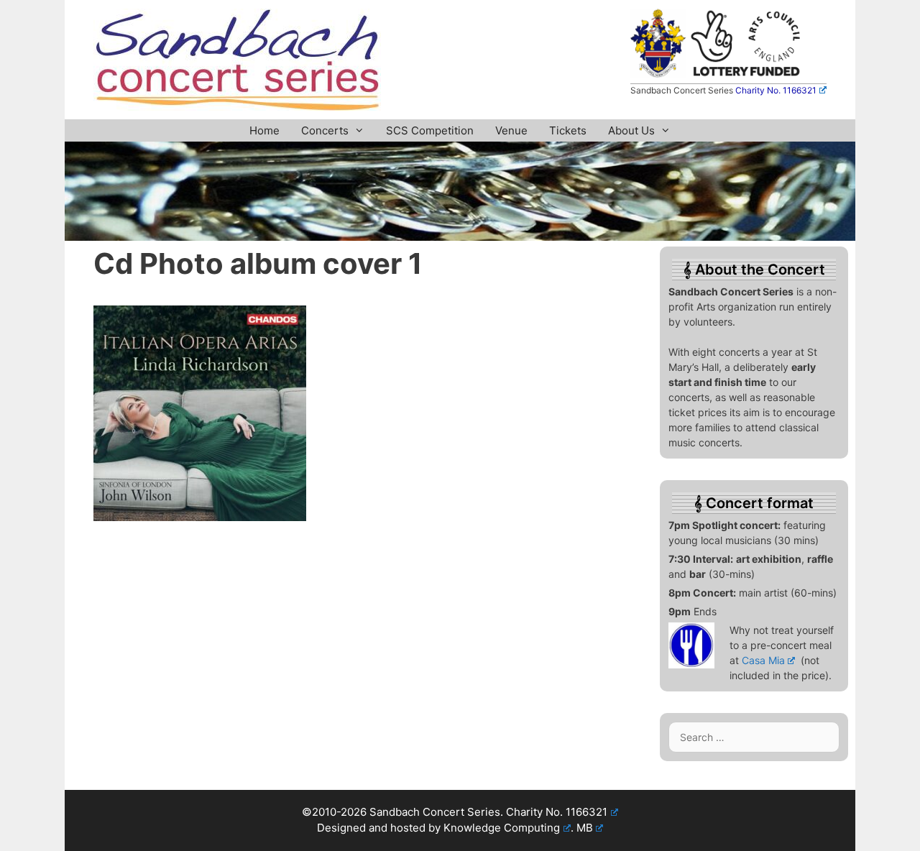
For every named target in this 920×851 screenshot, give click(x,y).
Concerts (325, 130)
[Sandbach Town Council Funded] (658, 73)
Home (264, 130)
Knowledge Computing (501, 827)
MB (584, 827)
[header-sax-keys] (460, 236)
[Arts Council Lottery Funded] (746, 73)
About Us (631, 130)
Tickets (567, 130)
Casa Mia (763, 660)
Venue (511, 130)
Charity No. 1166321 (775, 90)
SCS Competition (430, 130)
